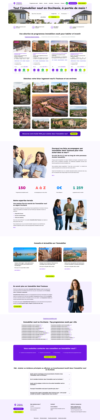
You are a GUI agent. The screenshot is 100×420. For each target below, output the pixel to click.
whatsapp (67, 3)
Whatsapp (24, 71)
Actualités (51, 3)
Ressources (57, 3)
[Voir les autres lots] (47, 67)
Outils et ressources (76, 404)
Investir (45, 3)
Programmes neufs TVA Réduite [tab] (68, 36)
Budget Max (54, 13)
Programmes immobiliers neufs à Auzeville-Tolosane (33, 334)
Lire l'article (17, 270)
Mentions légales (43, 418)
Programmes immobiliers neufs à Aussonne (60, 328)
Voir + (28, 71)
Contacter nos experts (50, 356)
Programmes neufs (34, 3)
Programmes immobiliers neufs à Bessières (60, 332)
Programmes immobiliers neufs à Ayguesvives (61, 329)
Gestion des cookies (62, 418)
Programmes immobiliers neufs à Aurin (59, 326)
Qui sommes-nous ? (35, 404)
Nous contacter (82, 3)
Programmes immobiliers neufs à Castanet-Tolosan (62, 337)
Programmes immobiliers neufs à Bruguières (61, 334)
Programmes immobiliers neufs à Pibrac (31, 337)
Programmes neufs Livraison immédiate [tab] (50, 36)
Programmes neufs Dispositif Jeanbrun (78, 411)
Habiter (41, 3)
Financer (62, 3)
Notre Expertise (33, 409)
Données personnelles (52, 418)
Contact (19, 71)
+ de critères (43, 17)
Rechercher (54, 17)
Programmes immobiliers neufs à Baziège (60, 331)
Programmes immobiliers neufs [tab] (50, 318)
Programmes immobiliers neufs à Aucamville (61, 325)
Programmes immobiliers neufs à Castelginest (61, 339)
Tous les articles (50, 276)
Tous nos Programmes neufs (76, 409)
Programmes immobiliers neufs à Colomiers (31, 336)
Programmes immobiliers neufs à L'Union (31, 329)
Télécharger (73, 133)
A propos (32, 406)
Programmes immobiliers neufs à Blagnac (31, 326)
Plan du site (36, 418)
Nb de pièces (64, 13)
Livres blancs (54, 406)
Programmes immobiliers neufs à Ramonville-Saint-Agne (34, 339)
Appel (16, 71)
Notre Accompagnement (35, 408)
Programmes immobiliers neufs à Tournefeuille (32, 328)
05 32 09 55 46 (73, 3)
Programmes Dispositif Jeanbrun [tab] (32, 36)
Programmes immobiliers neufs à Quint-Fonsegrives (33, 331)
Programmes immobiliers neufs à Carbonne (60, 336)
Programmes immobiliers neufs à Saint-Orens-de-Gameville (35, 332)
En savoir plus (18, 306)
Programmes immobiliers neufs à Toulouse (31, 325)
